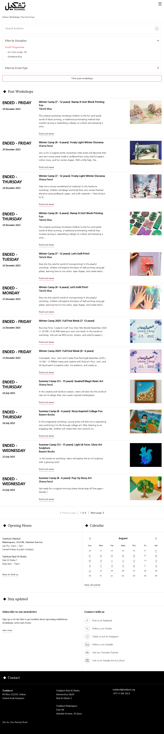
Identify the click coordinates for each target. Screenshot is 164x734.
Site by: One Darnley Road (14, 722)
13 (134, 560)
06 (134, 555)
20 (134, 565)
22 (156, 565)
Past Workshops (28, 17)
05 (123, 555)
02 (90, 555)
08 (156, 555)
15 (156, 560)
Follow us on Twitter (102, 628)
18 (112, 565)
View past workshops (82, 78)
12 (123, 560)
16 (90, 565)
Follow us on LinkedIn (102, 644)
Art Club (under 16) (17, 52)
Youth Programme (14, 47)
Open (160, 4)
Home (5, 17)
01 (156, 550)
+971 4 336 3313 (121, 693)
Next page (96, 513)
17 (101, 565)
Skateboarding (15, 56)
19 (123, 565)
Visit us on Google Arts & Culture (108, 660)
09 (90, 560)
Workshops (15, 17)
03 (101, 555)
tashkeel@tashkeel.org (124, 690)
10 (101, 560)
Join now (7, 630)
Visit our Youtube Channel (105, 652)
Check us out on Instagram (105, 636)
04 (112, 555)
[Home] (19, 6)
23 (90, 570)
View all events (92, 585)
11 (112, 560)
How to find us (10, 574)
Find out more (46, 133)
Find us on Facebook (102, 620)
